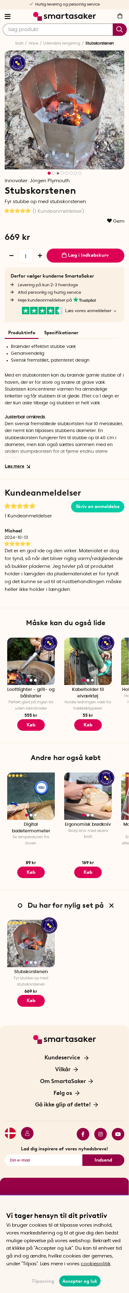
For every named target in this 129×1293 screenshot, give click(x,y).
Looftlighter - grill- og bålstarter (30, 692)
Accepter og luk (79, 1281)
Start (19, 43)
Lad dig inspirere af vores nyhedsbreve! (64, 1149)
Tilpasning (43, 1281)
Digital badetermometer (31, 827)
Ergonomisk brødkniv (88, 824)
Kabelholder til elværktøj (88, 692)
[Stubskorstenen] (31, 943)
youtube (115, 1134)
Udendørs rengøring (61, 43)
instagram (98, 1134)
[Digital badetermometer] (31, 796)
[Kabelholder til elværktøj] (88, 661)
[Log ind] (25, 1134)
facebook (80, 1134)
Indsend (103, 1160)
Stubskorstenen (31, 972)
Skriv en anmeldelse (98, 506)
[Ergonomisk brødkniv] (88, 796)
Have (33, 43)
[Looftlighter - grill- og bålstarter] (31, 661)
